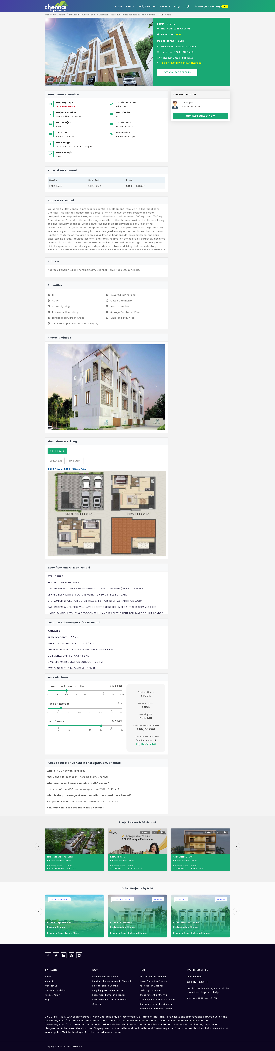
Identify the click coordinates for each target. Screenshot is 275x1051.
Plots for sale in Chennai (105, 985)
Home (48, 976)
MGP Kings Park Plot (60, 922)
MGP (178, 34)
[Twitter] (56, 955)
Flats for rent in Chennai (153, 976)
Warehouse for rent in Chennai (156, 1008)
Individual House (65, 106)
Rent (129, 6)
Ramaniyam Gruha (60, 856)
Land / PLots (72, 932)
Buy (117, 6)
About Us (50, 981)
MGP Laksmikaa (121, 922)
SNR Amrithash (183, 856)
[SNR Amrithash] (200, 849)
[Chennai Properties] (57, 6)
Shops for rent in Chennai (153, 995)
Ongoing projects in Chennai (107, 990)
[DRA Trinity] (137, 849)
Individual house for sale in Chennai (111, 981)
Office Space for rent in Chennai (157, 999)
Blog (47, 999)
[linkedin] (63, 955)
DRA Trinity (117, 856)
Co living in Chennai (150, 990)
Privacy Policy (52, 995)
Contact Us (51, 985)
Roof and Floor (194, 976)
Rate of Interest (58, 703)
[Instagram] (79, 955)
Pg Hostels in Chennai (151, 985)
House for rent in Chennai (153, 981)
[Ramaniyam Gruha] (74, 849)
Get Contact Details (177, 72)
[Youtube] (71, 955)
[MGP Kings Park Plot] (74, 916)
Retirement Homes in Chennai (108, 995)
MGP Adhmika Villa (186, 922)
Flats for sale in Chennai (105, 976)
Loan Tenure (56, 721)
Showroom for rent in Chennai (156, 1004)
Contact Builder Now (200, 116)
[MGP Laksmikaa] (137, 916)
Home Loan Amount (66, 686)
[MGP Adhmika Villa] (200, 916)
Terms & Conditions (56, 990)
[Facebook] (48, 955)
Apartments (116, 868)
